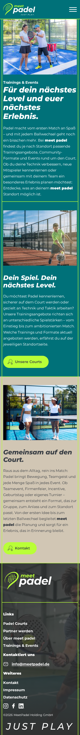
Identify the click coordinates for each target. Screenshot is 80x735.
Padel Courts (15, 623)
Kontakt (22, 548)
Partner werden (18, 631)
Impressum (14, 690)
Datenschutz (15, 697)
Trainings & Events (20, 645)
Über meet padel (19, 638)
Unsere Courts (28, 362)
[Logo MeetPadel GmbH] (19, 9)
